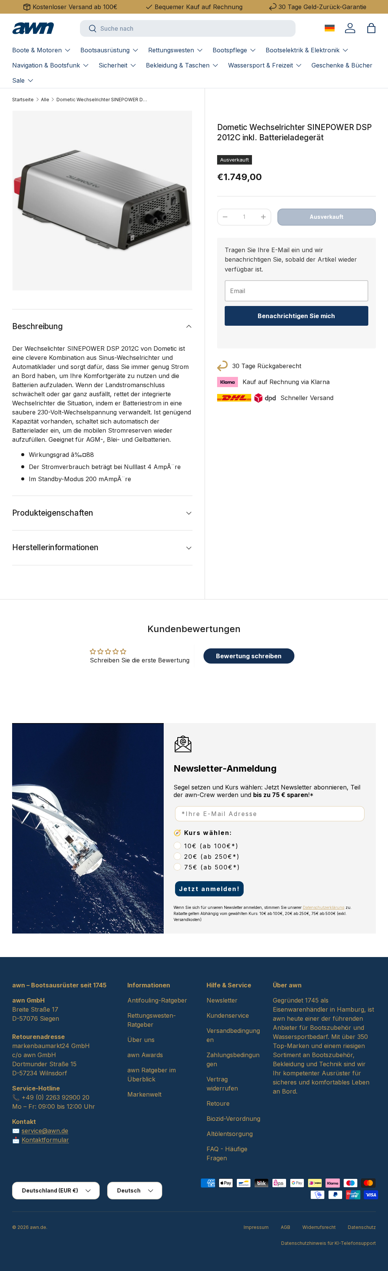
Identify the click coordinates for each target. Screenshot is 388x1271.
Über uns (141, 1039)
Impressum (256, 1227)
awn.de (38, 1227)
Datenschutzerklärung (323, 907)
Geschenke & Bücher (341, 65)
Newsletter (222, 1000)
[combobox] (188, 28)
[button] (371, 28)
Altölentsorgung (230, 1134)
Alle (45, 99)
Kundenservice (228, 1015)
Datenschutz (362, 1227)
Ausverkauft (326, 216)
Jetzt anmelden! (209, 889)
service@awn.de (45, 1130)
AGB (285, 1227)
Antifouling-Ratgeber (157, 1000)
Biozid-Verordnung (233, 1118)
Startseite (23, 99)
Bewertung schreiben (249, 656)
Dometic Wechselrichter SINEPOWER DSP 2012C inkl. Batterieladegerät (101, 99)
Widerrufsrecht (319, 1227)
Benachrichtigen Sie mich (296, 316)
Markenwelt (144, 1094)
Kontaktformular (45, 1140)
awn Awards (145, 1055)
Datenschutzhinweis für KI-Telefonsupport (328, 1243)
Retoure (218, 1103)
